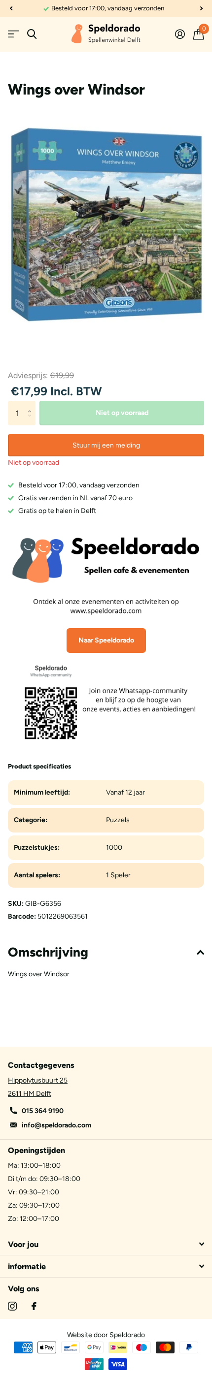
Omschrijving (48, 952)
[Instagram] (12, 1306)
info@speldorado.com (56, 1125)
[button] (11, 8)
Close (106, 1244)
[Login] (180, 34)
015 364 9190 (43, 1111)
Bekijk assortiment (13, 34)
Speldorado (127, 1335)
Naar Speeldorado (106, 640)
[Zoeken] (31, 34)
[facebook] (34, 1306)
